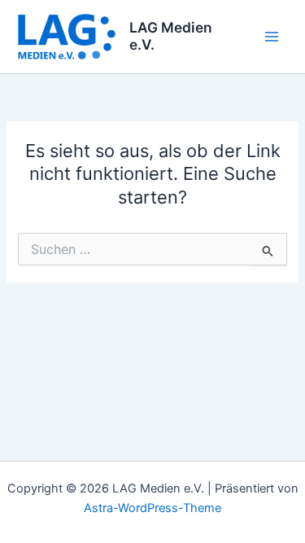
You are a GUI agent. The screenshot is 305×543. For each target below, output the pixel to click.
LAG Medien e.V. (170, 36)
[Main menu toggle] (272, 37)
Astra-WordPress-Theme (152, 508)
